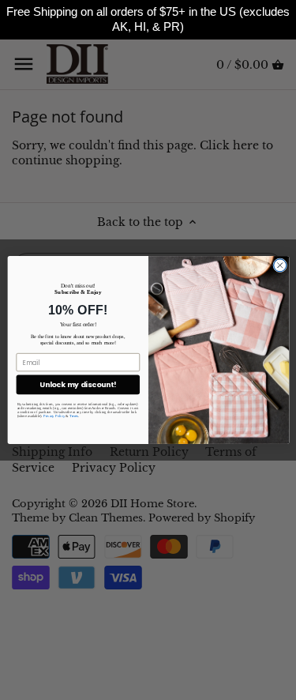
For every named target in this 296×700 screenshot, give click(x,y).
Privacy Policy (53, 415)
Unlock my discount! (77, 385)
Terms (73, 415)
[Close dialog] (279, 265)
